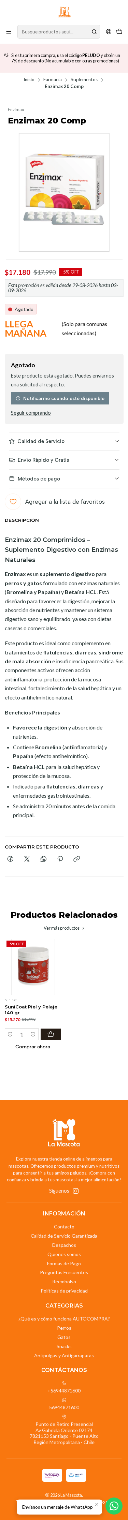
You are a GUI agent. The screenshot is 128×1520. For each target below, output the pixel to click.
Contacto (64, 1226)
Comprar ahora (32, 1047)
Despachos (64, 1245)
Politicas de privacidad (64, 1291)
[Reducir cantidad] (10, 1034)
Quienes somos (64, 1254)
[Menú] (8, 31)
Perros (64, 1328)
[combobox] (58, 32)
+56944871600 (64, 1390)
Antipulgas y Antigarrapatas (64, 1355)
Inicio (29, 79)
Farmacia (52, 79)
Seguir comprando (31, 413)
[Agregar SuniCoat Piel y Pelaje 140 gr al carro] (51, 1034)
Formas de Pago (64, 1263)
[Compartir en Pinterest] (60, 859)
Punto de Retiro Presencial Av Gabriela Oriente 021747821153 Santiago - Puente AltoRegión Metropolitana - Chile (64, 1433)
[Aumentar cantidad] (33, 1034)
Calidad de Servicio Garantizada (64, 1236)
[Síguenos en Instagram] (75, 1190)
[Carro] (119, 31)
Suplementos (84, 79)
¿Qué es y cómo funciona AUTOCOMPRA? (64, 1319)
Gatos (64, 1337)
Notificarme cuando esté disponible (63, 398)
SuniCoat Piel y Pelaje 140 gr (31, 1009)
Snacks (64, 1346)
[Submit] (94, 32)
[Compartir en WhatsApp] (43, 859)
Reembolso (64, 1281)
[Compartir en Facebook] (10, 859)
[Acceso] (108, 31)
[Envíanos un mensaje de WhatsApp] (114, 1506)
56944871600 (64, 1407)
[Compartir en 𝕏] (27, 859)
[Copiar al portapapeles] (76, 859)
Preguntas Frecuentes (64, 1272)
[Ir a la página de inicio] (64, 12)
